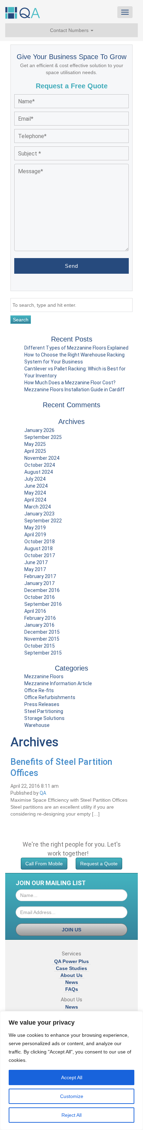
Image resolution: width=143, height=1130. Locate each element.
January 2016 (39, 625)
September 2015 (43, 653)
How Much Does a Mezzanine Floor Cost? (70, 382)
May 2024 (35, 493)
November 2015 (41, 639)
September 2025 (43, 437)
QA (43, 793)
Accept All (71, 1077)
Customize (71, 1096)
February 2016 (40, 618)
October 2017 (39, 555)
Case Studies (71, 968)
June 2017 (36, 562)
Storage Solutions (44, 718)
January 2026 (39, 430)
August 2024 (38, 472)
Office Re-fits (39, 690)
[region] (71, 1070)
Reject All (71, 1115)
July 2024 (34, 479)
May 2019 (35, 527)
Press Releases (41, 704)
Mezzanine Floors (44, 676)
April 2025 (35, 451)
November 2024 (41, 458)
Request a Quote (99, 863)
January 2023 (39, 513)
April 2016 (35, 611)
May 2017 (35, 569)
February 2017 (40, 576)
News (71, 982)
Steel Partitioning (43, 711)
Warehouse (37, 725)
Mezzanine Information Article (58, 683)
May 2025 (35, 444)
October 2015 (39, 646)
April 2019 (35, 534)
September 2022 (43, 520)
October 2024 (39, 465)
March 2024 (37, 507)
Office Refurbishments (49, 697)
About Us (71, 975)
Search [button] (20, 319)
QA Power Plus (71, 961)
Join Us (71, 929)
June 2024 (36, 486)
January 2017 (39, 583)
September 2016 (43, 604)
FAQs (71, 989)
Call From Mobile (44, 863)
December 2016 (42, 590)
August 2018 (38, 548)
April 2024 (35, 500)
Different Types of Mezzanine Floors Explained (76, 348)
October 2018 (39, 541)
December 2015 (42, 632)
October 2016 (39, 597)
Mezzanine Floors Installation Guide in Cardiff (74, 389)
